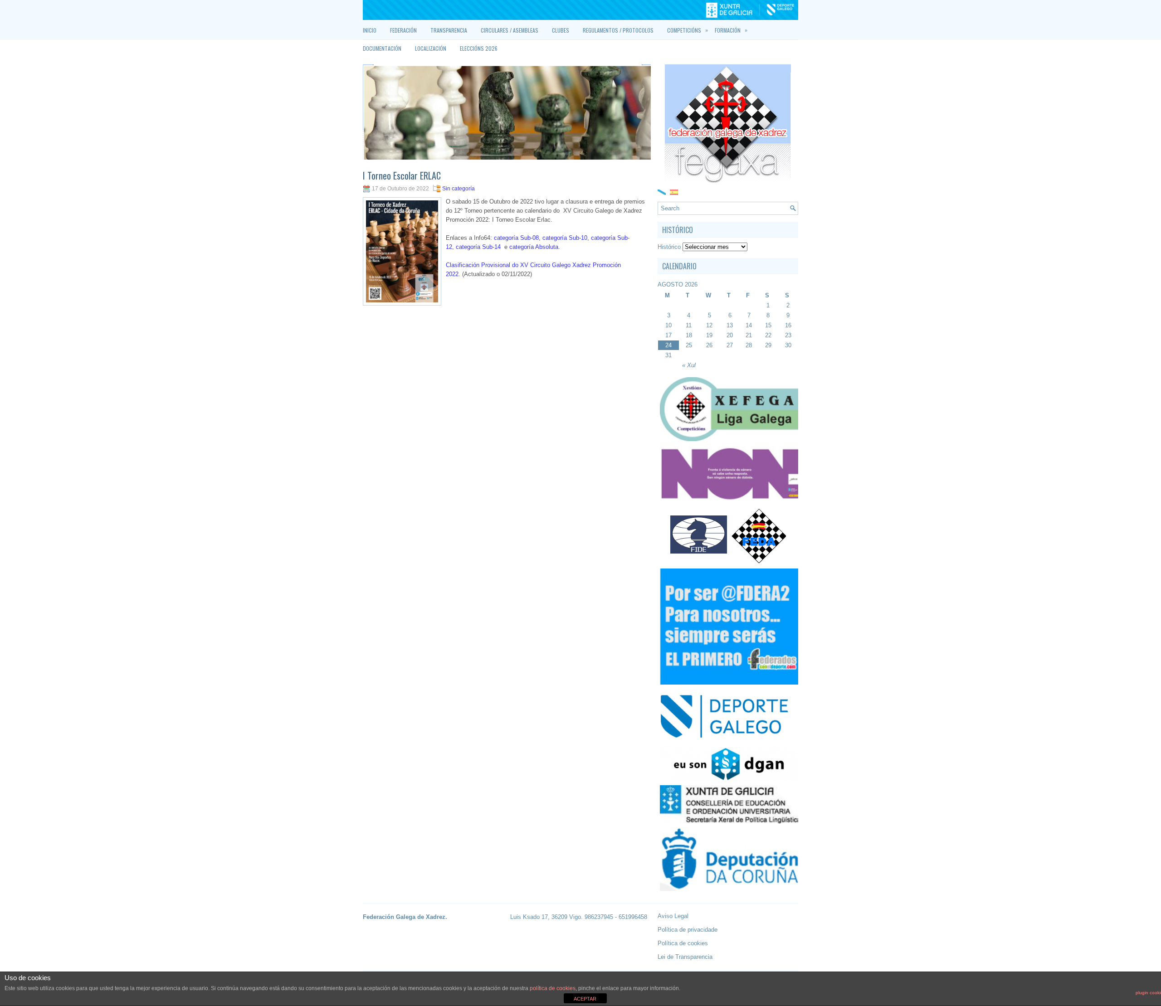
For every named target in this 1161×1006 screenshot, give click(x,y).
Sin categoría (458, 188)
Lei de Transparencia (685, 956)
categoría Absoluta (533, 246)
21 (749, 335)
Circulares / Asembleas (509, 30)
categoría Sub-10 (564, 237)
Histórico (669, 246)
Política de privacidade (687, 929)
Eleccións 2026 (479, 48)
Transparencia (448, 30)
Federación (403, 30)
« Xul (689, 365)
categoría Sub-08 (516, 237)
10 (668, 325)
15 (768, 325)
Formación (731, 30)
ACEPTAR (585, 998)
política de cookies (553, 988)
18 (689, 335)
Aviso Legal (673, 916)
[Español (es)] (674, 191)
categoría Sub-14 (478, 246)
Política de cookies (683, 943)
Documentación (382, 48)
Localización (430, 48)
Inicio (369, 30)
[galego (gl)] (662, 191)
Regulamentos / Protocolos (618, 30)
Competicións (687, 30)
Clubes (560, 30)
